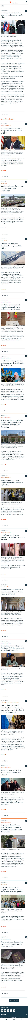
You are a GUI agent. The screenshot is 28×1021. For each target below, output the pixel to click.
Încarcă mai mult (14, 1000)
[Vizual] (6, 1019)
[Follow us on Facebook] (2, 1010)
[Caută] (22, 1019)
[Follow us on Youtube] (5, 1010)
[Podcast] (14, 1019)
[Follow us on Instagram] (8, 1010)
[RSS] (11, 1010)
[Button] (5, 114)
